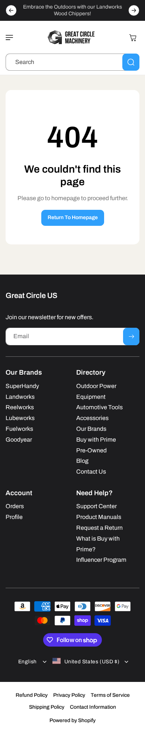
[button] (11, 37)
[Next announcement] (133, 10)
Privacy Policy (69, 695)
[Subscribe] (131, 336)
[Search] (130, 62)
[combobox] (72, 62)
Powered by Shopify (72, 720)
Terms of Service (110, 695)
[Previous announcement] (11, 10)
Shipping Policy (46, 707)
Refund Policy (32, 695)
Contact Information (93, 707)
